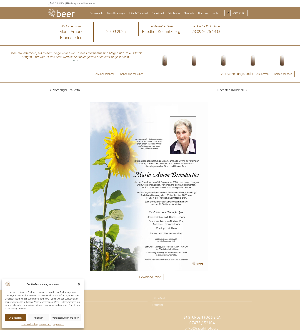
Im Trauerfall (56, 305)
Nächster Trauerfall (230, 90)
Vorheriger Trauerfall (67, 90)
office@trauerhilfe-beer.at (82, 3)
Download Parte (150, 277)
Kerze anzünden (283, 73)
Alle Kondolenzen (105, 73)
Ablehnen (38, 317)
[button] (79, 284)
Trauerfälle (55, 298)
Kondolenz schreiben (131, 73)
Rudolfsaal (159, 298)
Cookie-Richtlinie (30, 324)
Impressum (58, 324)
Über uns (158, 305)
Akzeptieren (15, 317)
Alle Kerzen (262, 73)
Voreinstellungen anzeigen (65, 317)
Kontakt (54, 311)
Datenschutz (45, 324)
